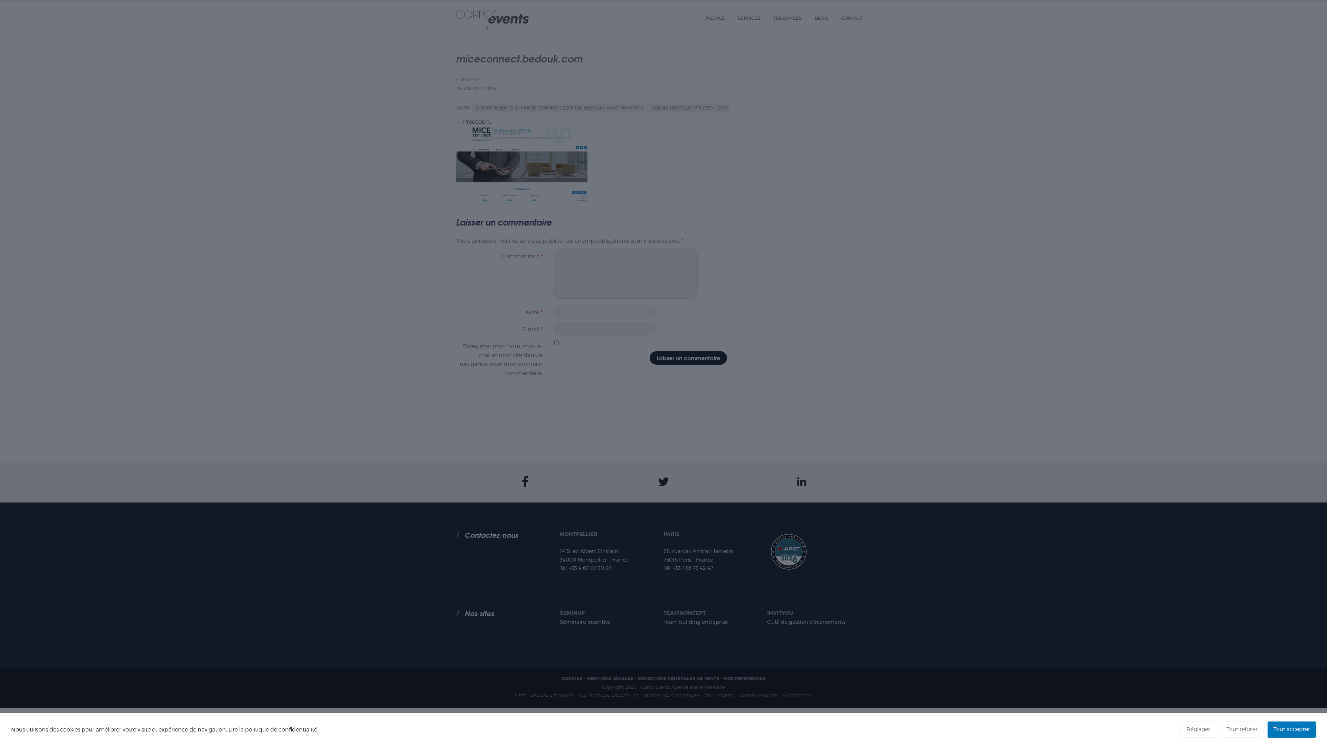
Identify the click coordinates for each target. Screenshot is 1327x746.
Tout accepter (1291, 729)
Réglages (1198, 729)
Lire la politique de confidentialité (272, 729)
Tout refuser (1242, 729)
